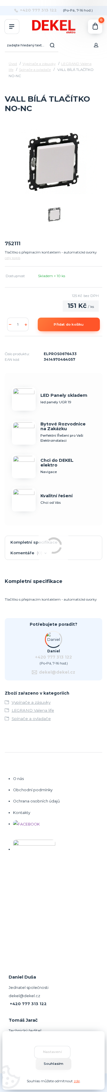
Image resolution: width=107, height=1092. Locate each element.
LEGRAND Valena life (33, 710)
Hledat (52, 45)
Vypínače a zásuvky (39, 64)
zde (77, 1081)
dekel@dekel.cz (57, 672)
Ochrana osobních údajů (36, 801)
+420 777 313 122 (38, 10)
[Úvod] (53, 26)
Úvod (13, 64)
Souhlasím (54, 1064)
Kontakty (21, 812)
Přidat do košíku (69, 324)
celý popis (12, 258)
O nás (18, 778)
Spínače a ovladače (35, 70)
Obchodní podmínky (33, 790)
